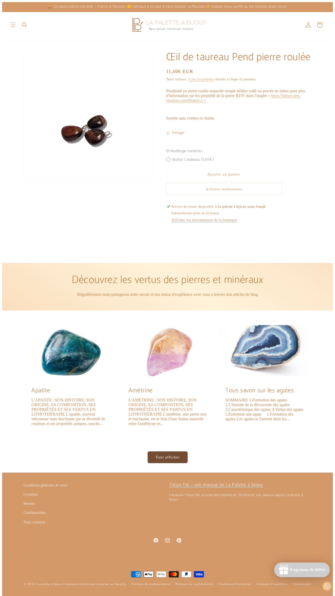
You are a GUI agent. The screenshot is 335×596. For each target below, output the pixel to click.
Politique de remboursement (150, 584)
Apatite (40, 391)
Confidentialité (35, 513)
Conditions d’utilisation (235, 584)
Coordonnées (302, 584)
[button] (13, 25)
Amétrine (141, 391)
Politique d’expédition (272, 584)
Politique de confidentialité (194, 584)
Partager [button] (178, 133)
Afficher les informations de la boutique (204, 220)
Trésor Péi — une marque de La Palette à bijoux (216, 485)
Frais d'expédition (201, 79)
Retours (29, 504)
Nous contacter (35, 522)
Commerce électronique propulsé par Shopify (94, 584)
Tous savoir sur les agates (259, 391)
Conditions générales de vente (46, 485)
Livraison (31, 494)
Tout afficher (167, 457)
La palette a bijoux (49, 584)
